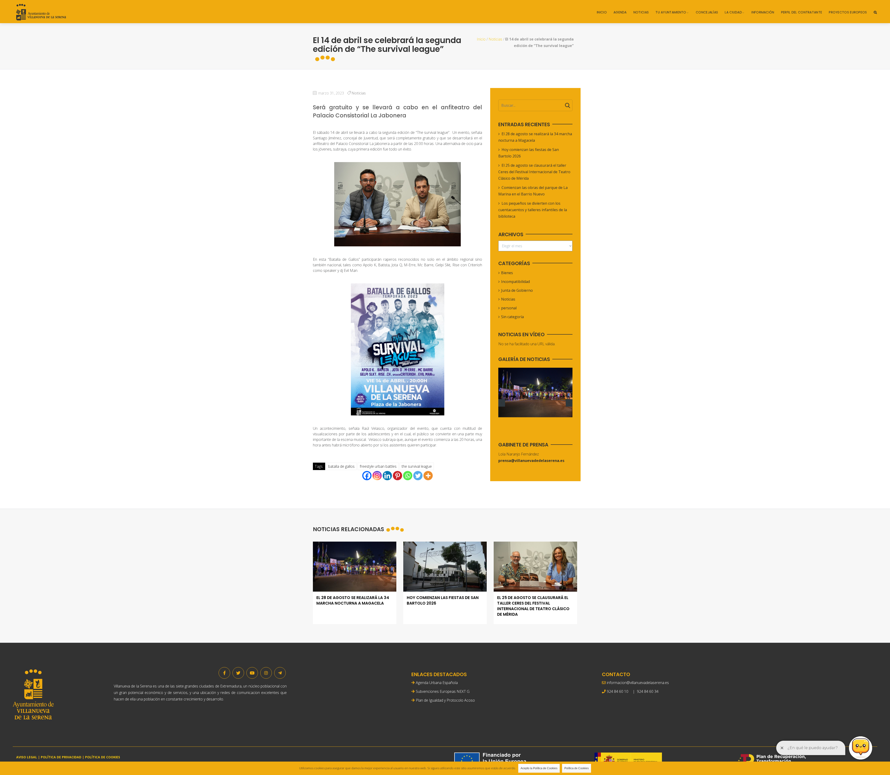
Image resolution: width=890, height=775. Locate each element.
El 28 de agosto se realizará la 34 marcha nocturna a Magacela (352, 600)
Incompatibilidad (515, 281)
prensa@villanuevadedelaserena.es (531, 460)
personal (509, 308)
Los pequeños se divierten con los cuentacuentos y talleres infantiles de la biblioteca (532, 210)
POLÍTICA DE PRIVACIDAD (61, 757)
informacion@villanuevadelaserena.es (638, 682)
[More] (428, 475)
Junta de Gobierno (517, 290)
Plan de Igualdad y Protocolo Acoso (445, 700)
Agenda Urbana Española (437, 682)
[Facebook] (367, 475)
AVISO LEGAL (26, 757)
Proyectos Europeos (848, 12)
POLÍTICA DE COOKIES (102, 757)
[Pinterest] (397, 475)
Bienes (507, 272)
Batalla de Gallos (341, 466)
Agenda (620, 12)
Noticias (641, 12)
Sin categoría (512, 316)
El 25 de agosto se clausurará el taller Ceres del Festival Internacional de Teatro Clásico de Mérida (534, 172)
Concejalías (707, 12)
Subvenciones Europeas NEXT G (443, 691)
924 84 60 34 (647, 691)
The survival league (417, 466)
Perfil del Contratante (801, 12)
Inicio (602, 12)
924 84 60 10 (617, 691)
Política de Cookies (576, 768)
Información (762, 12)
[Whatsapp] (407, 475)
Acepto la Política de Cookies (539, 768)
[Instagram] (377, 475)
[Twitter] (418, 475)
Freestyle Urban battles (378, 466)
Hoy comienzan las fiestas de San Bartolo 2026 (443, 600)
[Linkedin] (387, 475)
